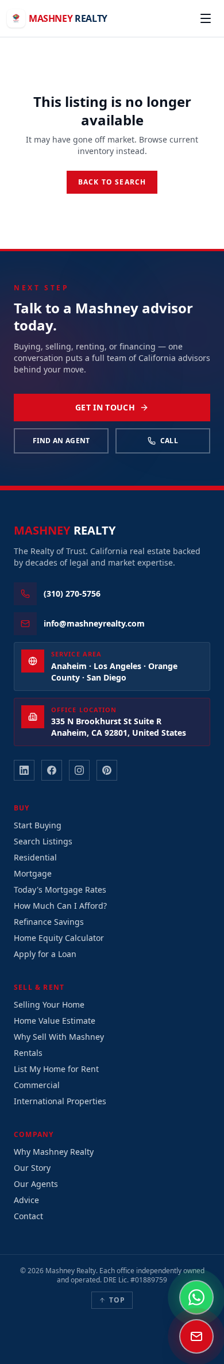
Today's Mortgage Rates (60, 889)
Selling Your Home (49, 1004)
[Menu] (205, 18)
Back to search (112, 182)
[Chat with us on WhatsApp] (196, 1297)
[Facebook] (51, 770)
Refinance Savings (49, 921)
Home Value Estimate (54, 1020)
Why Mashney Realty (54, 1151)
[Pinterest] (106, 770)
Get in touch (105, 407)
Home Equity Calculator (59, 937)
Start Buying (37, 825)
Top (117, 1300)
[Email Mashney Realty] (196, 1336)
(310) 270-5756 (72, 593)
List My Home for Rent (56, 1068)
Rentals (28, 1052)
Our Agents (36, 1183)
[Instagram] (79, 770)
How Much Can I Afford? (60, 905)
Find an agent (61, 440)
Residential (35, 857)
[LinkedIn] (24, 770)
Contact (28, 1216)
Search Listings (43, 841)
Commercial (37, 1084)
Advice (26, 1199)
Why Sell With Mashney (59, 1036)
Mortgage (33, 873)
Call (169, 440)
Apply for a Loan (45, 953)
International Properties (60, 1101)
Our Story (32, 1167)
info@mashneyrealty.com (94, 623)
